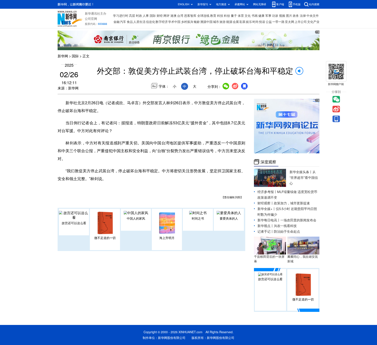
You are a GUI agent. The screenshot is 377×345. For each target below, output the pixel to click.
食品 (130, 21)
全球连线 (203, 15)
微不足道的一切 (105, 237)
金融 (116, 21)
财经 (160, 15)
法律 (303, 15)
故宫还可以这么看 (74, 223)
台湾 (180, 15)
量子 (234, 15)
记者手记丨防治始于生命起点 (278, 231)
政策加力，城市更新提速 (292, 203)
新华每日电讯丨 (268, 220)
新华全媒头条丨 (301, 172)
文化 (248, 15)
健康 (261, 15)
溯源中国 (206, 21)
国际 (153, 15)
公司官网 (91, 18)
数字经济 (162, 21)
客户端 (280, 4)
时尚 (255, 21)
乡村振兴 (187, 21)
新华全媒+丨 (266, 208)
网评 (166, 15)
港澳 (173, 15)
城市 (216, 21)
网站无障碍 (259, 4)
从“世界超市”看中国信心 (304, 177)
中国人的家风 (136, 218)
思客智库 (190, 15)
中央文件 (313, 15)
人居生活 (139, 21)
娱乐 (249, 21)
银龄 (197, 21)
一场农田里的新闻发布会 (298, 220)
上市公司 (301, 21)
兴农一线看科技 (285, 225)
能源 (229, 21)
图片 (289, 15)
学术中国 (174, 21)
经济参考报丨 (267, 191)
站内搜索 (314, 4)
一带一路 (278, 21)
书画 (255, 15)
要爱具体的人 (229, 218)
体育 (241, 15)
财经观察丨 (265, 203)
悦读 (262, 21)
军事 (268, 15)
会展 (236, 21)
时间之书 (198, 218)
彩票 (242, 21)
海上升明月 (167, 237)
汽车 (123, 21)
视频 (282, 15)
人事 (146, 15)
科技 (220, 15)
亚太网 (289, 21)
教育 (213, 15)
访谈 (275, 15)
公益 (269, 21)
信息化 (150, 21)
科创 (227, 15)
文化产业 (313, 21)
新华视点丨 (265, 225)
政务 (296, 15)
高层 (132, 15)
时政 (139, 15)
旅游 (222, 21)
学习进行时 (120, 15)
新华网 (63, 56)
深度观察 (268, 162)
